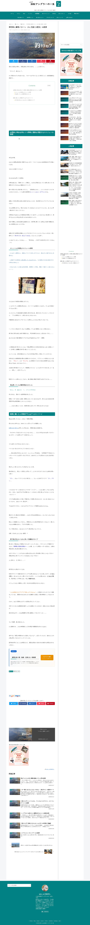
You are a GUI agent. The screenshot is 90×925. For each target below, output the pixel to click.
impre (38, 920)
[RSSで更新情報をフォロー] (48, 911)
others (46, 920)
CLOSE (49, 85)
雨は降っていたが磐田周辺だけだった (23, 94)
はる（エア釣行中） (45, 894)
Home (31, 920)
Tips (35, 920)
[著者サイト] (42, 911)
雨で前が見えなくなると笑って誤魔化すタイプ (25, 100)
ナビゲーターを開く (47, 657)
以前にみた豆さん (13, 428)
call (59, 920)
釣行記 (11, 671)
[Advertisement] (32, 116)
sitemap (55, 920)
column (42, 920)
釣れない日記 (17, 671)
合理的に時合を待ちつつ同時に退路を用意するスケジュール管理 (27, 90)
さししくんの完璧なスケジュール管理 (23, 92)
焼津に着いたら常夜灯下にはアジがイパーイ (23, 97)
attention (51, 920)
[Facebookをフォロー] (44, 911)
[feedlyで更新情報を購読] (46, 911)
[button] (81, 44)
